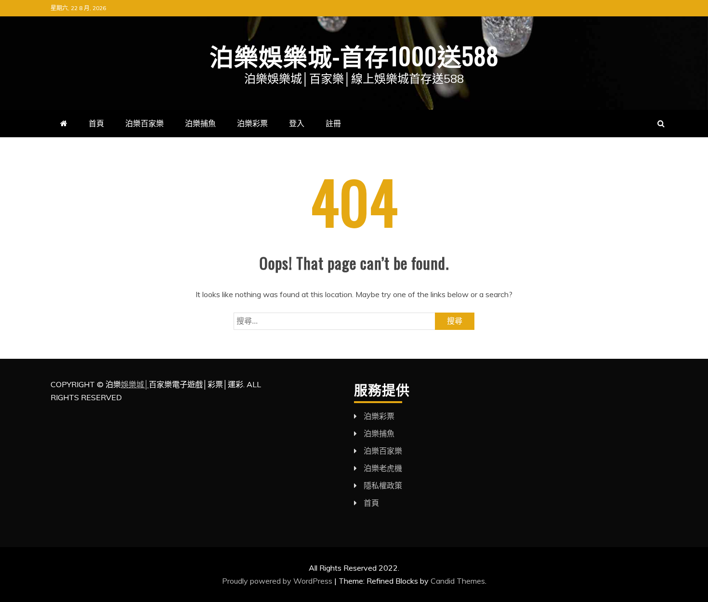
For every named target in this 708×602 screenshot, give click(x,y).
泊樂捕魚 (200, 123)
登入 (296, 123)
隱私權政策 (383, 485)
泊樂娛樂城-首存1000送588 (354, 55)
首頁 (96, 123)
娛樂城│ (135, 384)
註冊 (333, 123)
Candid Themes (458, 581)
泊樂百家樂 (144, 123)
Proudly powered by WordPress (278, 581)
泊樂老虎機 (383, 468)
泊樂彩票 (252, 123)
